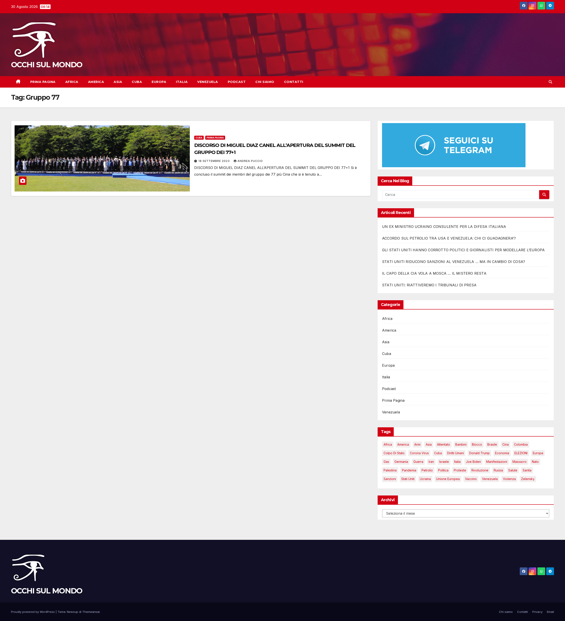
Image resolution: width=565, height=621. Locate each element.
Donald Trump (479, 453)
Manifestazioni (496, 461)
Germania (401, 461)
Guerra (418, 461)
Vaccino (471, 479)
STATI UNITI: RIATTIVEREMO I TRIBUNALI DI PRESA (429, 285)
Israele (444, 461)
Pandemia (409, 470)
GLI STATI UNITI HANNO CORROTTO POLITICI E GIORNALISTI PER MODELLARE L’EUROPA (463, 250)
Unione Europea (448, 479)
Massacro (519, 461)
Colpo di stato (394, 453)
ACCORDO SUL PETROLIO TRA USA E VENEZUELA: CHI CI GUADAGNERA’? (449, 238)
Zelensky (528, 479)
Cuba (137, 82)
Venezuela (207, 82)
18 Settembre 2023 (214, 161)
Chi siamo (264, 82)
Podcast (237, 82)
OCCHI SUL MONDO (46, 64)
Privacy (537, 611)
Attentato (443, 444)
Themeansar (91, 611)
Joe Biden (473, 461)
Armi (417, 444)
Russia (498, 470)
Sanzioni (390, 479)
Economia (502, 453)
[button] (550, 82)
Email (550, 611)
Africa (71, 82)
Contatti (293, 82)
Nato (535, 461)
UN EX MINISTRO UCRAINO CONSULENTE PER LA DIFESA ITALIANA (444, 226)
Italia (182, 82)
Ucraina (425, 479)
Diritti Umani (455, 453)
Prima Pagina (43, 82)
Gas (386, 461)
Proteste (460, 470)
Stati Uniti (407, 479)
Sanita (527, 470)
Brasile (492, 444)
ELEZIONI (520, 453)
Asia (118, 82)
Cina (505, 444)
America (96, 82)
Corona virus (419, 453)
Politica (443, 470)
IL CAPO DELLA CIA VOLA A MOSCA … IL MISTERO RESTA (434, 273)
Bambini (461, 444)
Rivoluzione (479, 470)
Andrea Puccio (250, 161)
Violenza (509, 479)
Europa (159, 82)
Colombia (521, 444)
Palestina (390, 470)
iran (431, 461)
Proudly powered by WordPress (33, 611)
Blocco (477, 444)
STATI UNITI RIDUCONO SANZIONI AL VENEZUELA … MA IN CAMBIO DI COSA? (453, 261)
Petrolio (427, 470)
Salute (512, 470)
